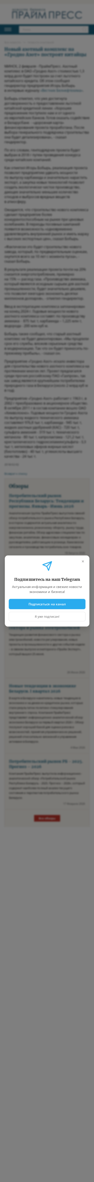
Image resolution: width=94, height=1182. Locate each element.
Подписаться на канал (47, 604)
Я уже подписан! (47, 616)
